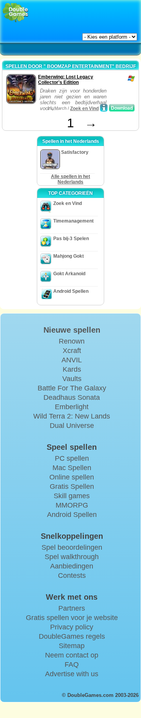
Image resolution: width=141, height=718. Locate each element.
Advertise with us (71, 674)
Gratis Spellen (72, 486)
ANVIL (71, 360)
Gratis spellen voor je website (72, 618)
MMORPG (72, 505)
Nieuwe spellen (71, 330)
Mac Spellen (71, 468)
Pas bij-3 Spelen (71, 238)
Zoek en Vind (84, 108)
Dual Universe (72, 425)
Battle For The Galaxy (72, 388)
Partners (71, 608)
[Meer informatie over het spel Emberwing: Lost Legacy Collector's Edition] (104, 108)
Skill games (72, 496)
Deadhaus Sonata (71, 397)
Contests (72, 575)
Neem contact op (71, 655)
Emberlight (72, 407)
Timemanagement (73, 221)
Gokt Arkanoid (69, 273)
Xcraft (72, 351)
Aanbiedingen (71, 566)
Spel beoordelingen (72, 547)
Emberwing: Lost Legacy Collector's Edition (65, 79)
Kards (72, 369)
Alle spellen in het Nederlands (70, 179)
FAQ (72, 664)
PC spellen (72, 458)
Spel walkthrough (72, 557)
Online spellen (71, 477)
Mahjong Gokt (68, 256)
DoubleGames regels (72, 636)
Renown (72, 341)
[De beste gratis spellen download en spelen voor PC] (15, 12)
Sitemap (72, 646)
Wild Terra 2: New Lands (71, 416)
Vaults (71, 379)
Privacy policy (71, 627)
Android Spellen (71, 291)
